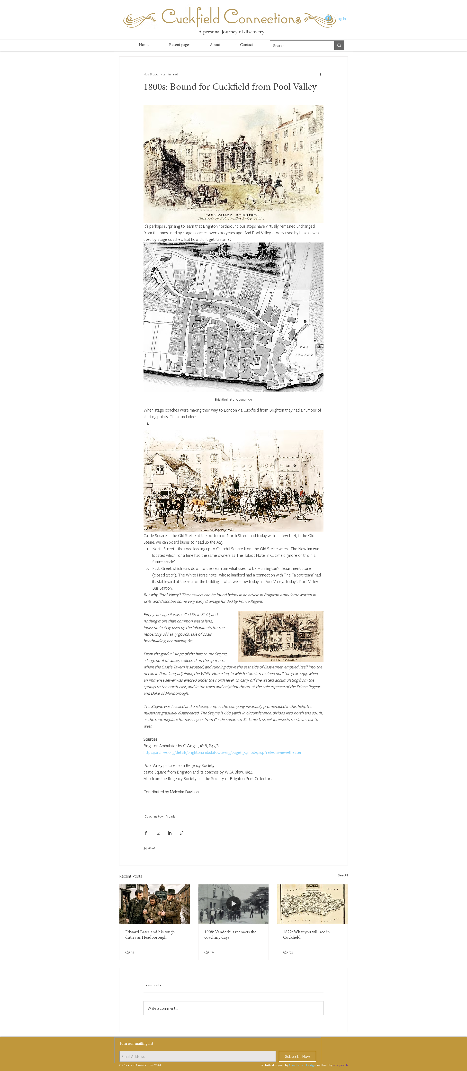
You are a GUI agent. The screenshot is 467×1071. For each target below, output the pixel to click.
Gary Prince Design (302, 1065)
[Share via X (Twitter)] (157, 833)
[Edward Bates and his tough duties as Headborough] (154, 904)
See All (343, 875)
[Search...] (339, 45)
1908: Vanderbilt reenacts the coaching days (230, 935)
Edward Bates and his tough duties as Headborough (150, 935)
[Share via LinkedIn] (169, 833)
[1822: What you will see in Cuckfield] (312, 904)
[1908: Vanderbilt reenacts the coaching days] (233, 904)
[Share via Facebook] (146, 833)
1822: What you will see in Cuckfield (306, 935)
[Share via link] (181, 833)
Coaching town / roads (159, 816)
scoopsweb (340, 1065)
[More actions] (320, 74)
